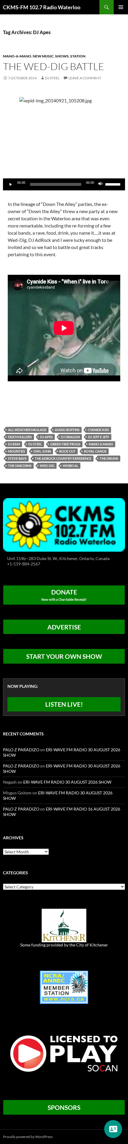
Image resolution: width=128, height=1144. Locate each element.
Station (77, 56)
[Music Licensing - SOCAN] (64, 1053)
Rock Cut (67, 451)
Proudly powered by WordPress (28, 1136)
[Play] (11, 184)
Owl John (42, 451)
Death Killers (20, 437)
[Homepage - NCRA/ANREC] (64, 986)
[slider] (113, 183)
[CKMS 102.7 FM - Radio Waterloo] (64, 524)
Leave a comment (84, 78)
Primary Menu (121, 7)
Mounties (16, 451)
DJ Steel (52, 78)
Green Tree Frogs (65, 444)
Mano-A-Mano (17, 56)
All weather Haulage (27, 430)
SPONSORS (64, 1107)
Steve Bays (17, 458)
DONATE (64, 594)
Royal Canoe (95, 451)
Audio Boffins (67, 430)
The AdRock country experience (63, 458)
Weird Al (70, 466)
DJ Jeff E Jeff (98, 437)
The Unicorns (20, 466)
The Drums (109, 458)
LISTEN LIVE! (64, 704)
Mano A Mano (101, 444)
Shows (62, 56)
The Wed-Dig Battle (53, 66)
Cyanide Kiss (98, 430)
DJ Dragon (70, 437)
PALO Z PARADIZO (21, 749)
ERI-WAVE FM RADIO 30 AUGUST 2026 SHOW (67, 782)
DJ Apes (46, 437)
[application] (64, 184)
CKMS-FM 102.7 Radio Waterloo (41, 7)
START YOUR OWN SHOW (64, 656)
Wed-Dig (47, 466)
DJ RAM (14, 444)
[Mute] (101, 184)
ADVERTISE (64, 627)
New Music (43, 56)
